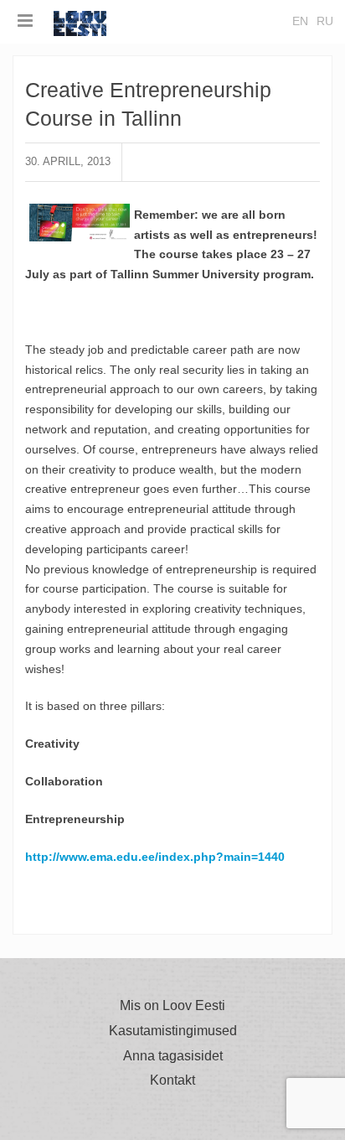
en (300, 21)
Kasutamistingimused (173, 1031)
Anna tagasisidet (173, 1056)
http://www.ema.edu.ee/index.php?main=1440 (155, 856)
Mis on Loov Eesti (172, 1006)
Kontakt (172, 1080)
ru (325, 21)
